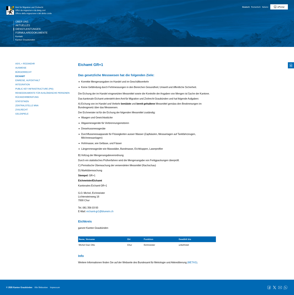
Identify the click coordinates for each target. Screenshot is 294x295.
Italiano (265, 7)
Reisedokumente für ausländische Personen (42, 93)
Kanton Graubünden (25, 40)
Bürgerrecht (23, 72)
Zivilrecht (21, 109)
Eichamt (20, 76)
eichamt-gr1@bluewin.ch (99, 211)
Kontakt (19, 36)
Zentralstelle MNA (26, 105)
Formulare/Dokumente (31, 33)
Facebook (269, 287)
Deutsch (246, 7)
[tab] (291, 65)
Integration (22, 84)
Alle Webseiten (41, 287)
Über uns (21, 22)
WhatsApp (285, 287)
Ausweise (20, 68)
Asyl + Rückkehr (25, 63)
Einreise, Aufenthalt (27, 80)
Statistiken (22, 101)
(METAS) (192, 262)
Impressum (55, 287)
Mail (280, 287)
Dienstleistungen (28, 29)
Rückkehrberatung (27, 97)
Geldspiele (21, 114)
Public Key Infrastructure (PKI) (34, 89)
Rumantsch (256, 7)
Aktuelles (22, 25)
